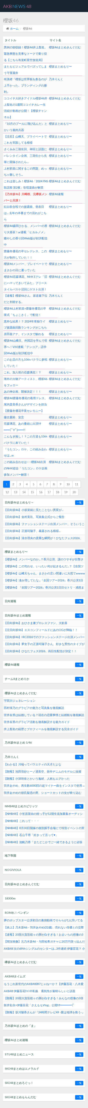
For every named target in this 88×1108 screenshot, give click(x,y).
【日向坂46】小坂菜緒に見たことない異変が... (33, 510)
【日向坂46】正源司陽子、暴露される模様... (32, 531)
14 (24, 492)
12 (7, 492)
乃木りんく (56, 79)
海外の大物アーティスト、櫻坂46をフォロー (25, 382)
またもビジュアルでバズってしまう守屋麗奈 (25, 69)
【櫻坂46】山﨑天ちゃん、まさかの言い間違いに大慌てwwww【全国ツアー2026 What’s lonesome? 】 (44, 574)
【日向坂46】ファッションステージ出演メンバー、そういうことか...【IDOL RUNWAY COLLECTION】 (44, 525)
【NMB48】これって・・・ (21, 821)
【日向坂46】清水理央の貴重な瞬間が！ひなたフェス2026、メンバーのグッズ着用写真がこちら (43, 539)
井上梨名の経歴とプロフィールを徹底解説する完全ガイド (41, 729)
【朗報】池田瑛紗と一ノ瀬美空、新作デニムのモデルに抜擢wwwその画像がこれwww (42, 772)
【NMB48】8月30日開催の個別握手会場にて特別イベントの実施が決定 (44, 829)
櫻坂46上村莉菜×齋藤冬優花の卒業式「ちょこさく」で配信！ (25, 311)
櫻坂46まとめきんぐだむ (65, 47)
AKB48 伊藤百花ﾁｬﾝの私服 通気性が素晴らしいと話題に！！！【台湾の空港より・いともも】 (39, 992)
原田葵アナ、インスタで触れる (24, 334)
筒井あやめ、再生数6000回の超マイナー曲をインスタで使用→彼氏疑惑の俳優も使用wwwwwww (44, 786)
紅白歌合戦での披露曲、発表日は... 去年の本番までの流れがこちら (25, 213)
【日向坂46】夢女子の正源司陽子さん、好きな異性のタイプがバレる (44, 645)
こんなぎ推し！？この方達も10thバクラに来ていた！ (25, 439)
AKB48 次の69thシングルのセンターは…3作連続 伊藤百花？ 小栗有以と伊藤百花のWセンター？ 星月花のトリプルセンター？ (44, 950)
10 (68, 484)
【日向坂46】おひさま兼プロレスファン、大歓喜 (35, 623)
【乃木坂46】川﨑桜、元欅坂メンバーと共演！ (25, 197)
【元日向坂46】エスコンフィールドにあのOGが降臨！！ (41, 630)
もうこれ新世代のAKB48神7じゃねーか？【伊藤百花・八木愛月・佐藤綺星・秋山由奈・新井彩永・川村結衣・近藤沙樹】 (43, 985)
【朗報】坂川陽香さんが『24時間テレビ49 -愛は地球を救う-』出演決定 (44, 1013)
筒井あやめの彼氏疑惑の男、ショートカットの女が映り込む (42, 792)
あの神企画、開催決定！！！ (22, 391)
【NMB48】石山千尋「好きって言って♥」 (31, 835)
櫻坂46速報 (56, 194)
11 (76, 484)
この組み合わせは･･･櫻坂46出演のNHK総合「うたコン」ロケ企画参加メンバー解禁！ (25, 468)
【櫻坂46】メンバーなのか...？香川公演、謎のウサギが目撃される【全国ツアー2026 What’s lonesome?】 (43, 560)
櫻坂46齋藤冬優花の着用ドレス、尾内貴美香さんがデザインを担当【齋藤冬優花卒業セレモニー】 (25, 404)
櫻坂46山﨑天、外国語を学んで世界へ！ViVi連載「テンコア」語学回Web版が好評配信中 (25, 347)
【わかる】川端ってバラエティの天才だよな (32, 764)
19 (66, 492)
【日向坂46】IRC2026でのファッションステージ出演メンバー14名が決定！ (44, 638)
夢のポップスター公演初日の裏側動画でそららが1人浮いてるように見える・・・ (43, 921)
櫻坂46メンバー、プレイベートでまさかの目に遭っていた (25, 267)
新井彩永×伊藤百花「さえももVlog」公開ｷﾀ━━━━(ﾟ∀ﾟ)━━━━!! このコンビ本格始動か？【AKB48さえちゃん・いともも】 (44, 1006)
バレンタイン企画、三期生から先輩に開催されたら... (25, 159)
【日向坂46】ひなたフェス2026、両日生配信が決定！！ (40, 651)
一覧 (79, 502)
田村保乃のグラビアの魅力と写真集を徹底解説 (34, 707)
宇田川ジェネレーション (19, 700)
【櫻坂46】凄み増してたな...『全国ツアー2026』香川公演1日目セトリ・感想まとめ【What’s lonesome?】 (43, 581)
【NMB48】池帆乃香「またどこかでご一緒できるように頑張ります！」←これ (43, 843)
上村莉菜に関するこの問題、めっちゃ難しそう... (25, 172)
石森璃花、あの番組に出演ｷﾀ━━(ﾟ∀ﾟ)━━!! (22, 427)
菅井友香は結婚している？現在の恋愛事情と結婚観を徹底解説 (44, 715)
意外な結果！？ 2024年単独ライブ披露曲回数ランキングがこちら (25, 324)
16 (40, 492)
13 (15, 492)
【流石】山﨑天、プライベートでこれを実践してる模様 (25, 139)
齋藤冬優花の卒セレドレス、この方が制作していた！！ (25, 254)
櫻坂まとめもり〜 (60, 66)
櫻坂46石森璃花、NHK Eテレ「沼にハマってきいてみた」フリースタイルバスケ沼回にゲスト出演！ (25, 283)
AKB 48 (17, 6)
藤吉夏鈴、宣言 (14, 417)
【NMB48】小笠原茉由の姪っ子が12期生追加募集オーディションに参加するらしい (43, 815)
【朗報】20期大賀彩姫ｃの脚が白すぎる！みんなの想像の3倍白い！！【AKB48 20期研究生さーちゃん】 (43, 999)
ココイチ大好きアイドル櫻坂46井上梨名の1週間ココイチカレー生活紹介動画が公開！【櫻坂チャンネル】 (25, 108)
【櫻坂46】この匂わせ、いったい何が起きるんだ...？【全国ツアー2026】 (43, 567)
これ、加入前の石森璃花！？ (22, 372)
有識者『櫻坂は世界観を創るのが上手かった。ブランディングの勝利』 (25, 85)
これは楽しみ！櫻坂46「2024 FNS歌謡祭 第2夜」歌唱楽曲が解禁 (26, 184)
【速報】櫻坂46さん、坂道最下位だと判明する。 (25, 299)
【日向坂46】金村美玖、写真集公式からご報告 (34, 516)
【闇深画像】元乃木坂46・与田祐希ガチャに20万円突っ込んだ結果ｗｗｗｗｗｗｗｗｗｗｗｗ (44, 942)
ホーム (14, 28)
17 (49, 492)
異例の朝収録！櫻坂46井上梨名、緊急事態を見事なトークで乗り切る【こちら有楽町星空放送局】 (25, 54)
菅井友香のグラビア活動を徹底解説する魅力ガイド (37, 722)
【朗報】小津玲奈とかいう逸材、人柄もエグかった (37, 778)
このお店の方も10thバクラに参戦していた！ (25, 362)
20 (74, 492)
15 (32, 492)
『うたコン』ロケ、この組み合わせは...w (25, 452)
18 (57, 492)
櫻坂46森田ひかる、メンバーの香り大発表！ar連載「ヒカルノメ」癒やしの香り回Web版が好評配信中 (25, 235)
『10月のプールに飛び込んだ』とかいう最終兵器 (25, 127)
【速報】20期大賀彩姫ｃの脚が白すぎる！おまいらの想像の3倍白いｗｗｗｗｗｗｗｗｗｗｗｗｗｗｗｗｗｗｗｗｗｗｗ (43, 935)
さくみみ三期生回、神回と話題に (25, 149)
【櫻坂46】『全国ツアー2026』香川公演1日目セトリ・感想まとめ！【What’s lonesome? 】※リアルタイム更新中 (44, 588)
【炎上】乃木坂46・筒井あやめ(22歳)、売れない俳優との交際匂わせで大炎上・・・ (44, 928)
